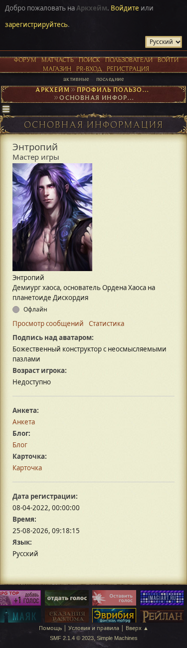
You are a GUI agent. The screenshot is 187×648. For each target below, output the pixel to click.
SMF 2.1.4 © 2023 (72, 638)
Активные (76, 78)
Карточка (27, 467)
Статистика (106, 323)
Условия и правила (93, 628)
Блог (19, 444)
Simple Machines (117, 638)
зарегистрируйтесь (36, 24)
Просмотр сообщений (48, 323)
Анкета (23, 421)
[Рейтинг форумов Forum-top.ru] (67, 598)
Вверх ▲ (137, 628)
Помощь (50, 628)
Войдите (125, 7)
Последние (110, 78)
